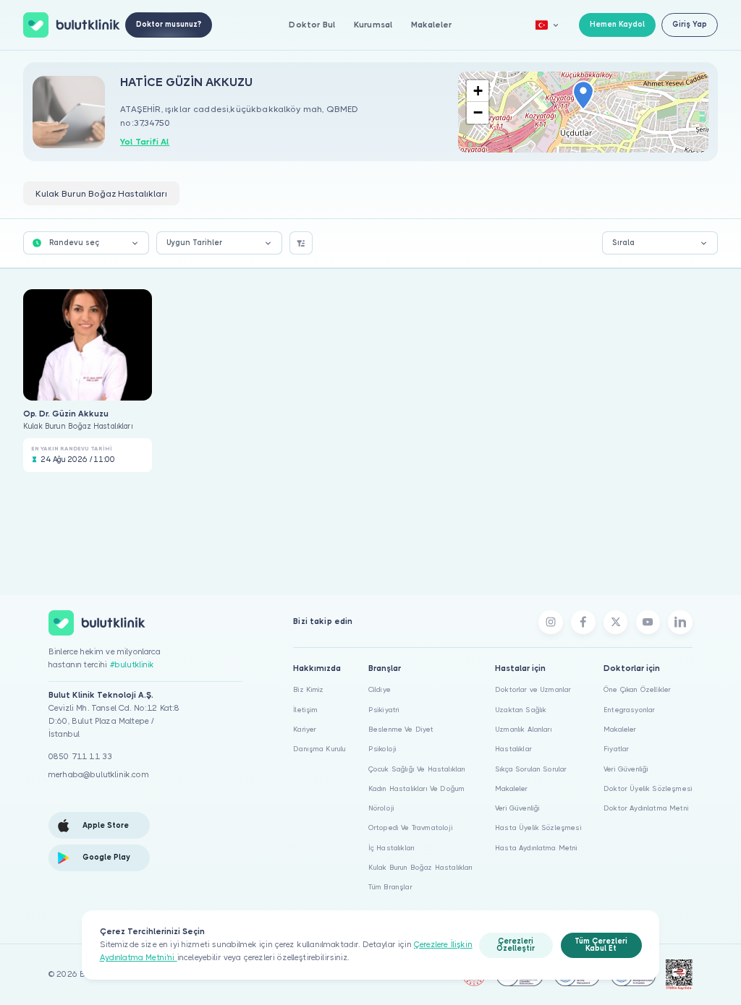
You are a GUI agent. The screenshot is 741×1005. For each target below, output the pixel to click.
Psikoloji (382, 749)
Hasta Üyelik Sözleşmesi (538, 827)
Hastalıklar (513, 749)
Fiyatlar (616, 749)
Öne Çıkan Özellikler (637, 689)
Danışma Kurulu (319, 749)
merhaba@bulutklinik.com (98, 774)
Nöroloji (381, 808)
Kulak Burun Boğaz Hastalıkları (420, 867)
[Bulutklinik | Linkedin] (680, 622)
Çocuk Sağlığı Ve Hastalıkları (417, 769)
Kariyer (304, 729)
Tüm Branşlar (390, 887)
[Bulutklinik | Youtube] (648, 622)
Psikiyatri (384, 710)
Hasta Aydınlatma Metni (536, 848)
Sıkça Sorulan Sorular (531, 769)
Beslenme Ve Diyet (401, 729)
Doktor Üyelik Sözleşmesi (648, 788)
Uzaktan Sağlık (520, 710)
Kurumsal (373, 25)
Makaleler (431, 25)
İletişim (305, 710)
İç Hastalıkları (391, 848)
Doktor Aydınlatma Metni (646, 808)
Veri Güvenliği (517, 808)
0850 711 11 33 (80, 756)
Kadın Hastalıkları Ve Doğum (416, 788)
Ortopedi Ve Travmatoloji (410, 827)
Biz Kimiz (308, 689)
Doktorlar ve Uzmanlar (533, 689)
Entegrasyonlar (629, 710)
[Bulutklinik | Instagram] (550, 622)
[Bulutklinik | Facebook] (583, 622)
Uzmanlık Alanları (523, 729)
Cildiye (379, 689)
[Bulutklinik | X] (616, 622)
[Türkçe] (547, 25)
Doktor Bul (312, 25)
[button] (583, 96)
